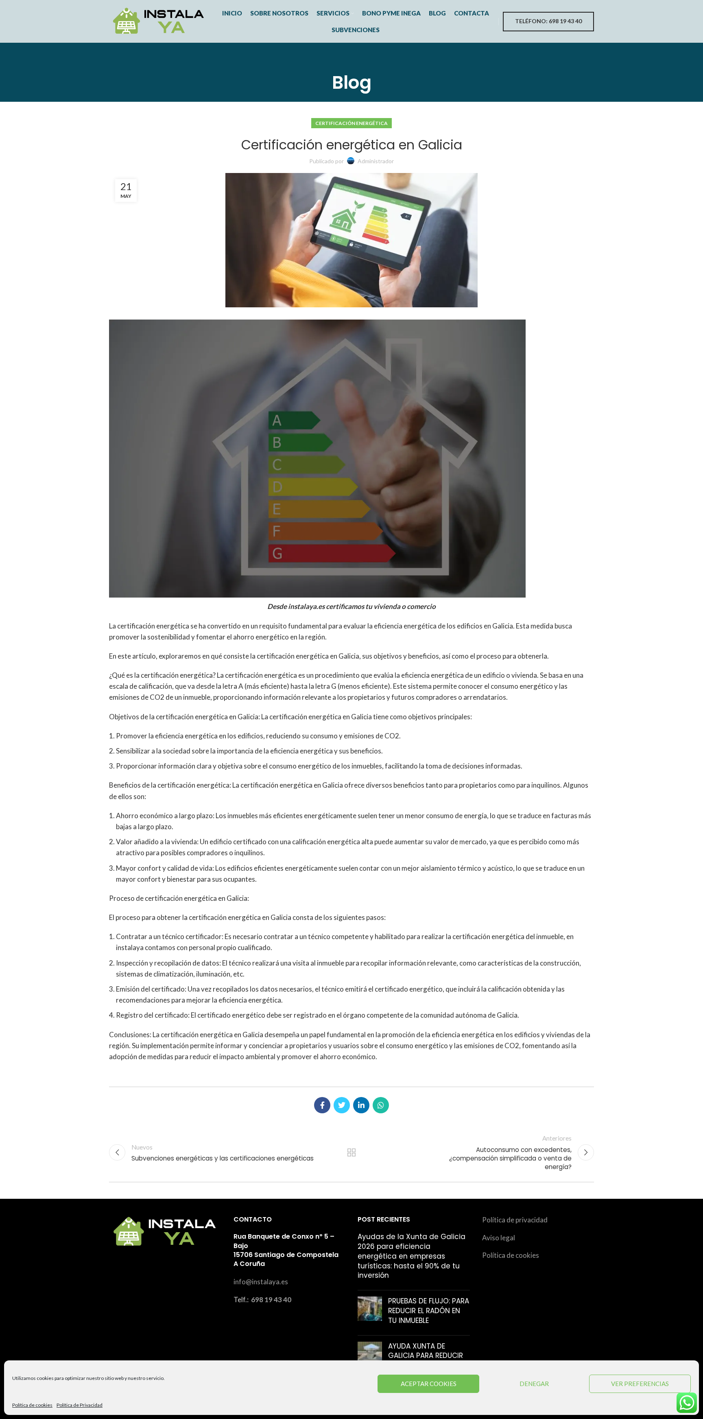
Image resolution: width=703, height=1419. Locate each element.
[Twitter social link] (342, 1105)
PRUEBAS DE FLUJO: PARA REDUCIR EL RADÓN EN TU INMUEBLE (428, 1310)
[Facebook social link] (322, 1105)
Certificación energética (351, 123)
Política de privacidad (515, 1219)
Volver (352, 1152)
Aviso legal (498, 1237)
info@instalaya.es (261, 1281)
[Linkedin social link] (361, 1105)
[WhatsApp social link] (381, 1105)
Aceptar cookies (428, 1383)
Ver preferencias (640, 1383)
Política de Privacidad (80, 1405)
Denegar (534, 1383)
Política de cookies (32, 1405)
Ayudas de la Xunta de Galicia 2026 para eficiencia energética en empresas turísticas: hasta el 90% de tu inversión (411, 1256)
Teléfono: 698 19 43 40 (548, 21)
